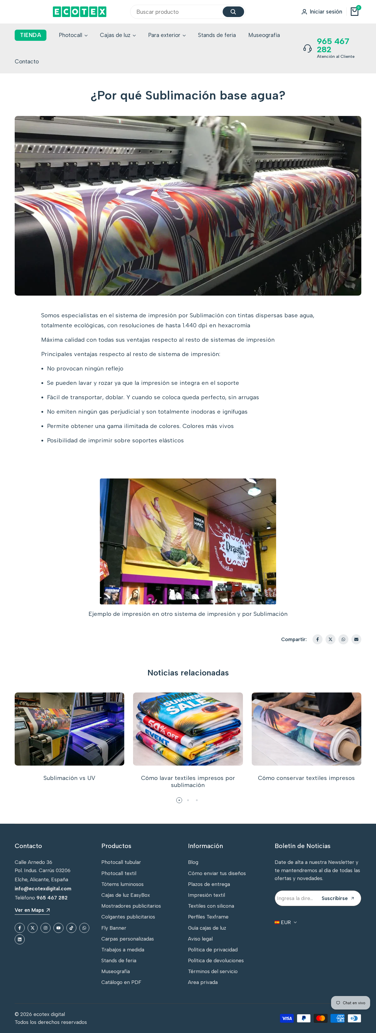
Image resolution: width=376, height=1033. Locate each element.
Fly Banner (113, 928)
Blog (193, 862)
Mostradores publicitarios (131, 906)
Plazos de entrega (209, 884)
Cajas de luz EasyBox (125, 895)
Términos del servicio (213, 971)
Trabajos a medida (122, 950)
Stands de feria (118, 960)
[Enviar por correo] (356, 639)
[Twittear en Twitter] (330, 639)
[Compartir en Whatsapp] (343, 639)
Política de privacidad (213, 950)
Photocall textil (118, 873)
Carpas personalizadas (127, 939)
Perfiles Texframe (208, 917)
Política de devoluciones (216, 960)
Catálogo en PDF (121, 982)
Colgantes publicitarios (128, 917)
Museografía (115, 971)
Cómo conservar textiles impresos (306, 777)
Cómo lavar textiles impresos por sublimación (188, 781)
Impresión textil (206, 895)
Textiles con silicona (211, 906)
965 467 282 (333, 45)
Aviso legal (200, 939)
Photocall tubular (121, 862)
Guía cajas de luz (207, 928)
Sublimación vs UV (69, 777)
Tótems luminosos (122, 884)
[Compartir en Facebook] (318, 639)
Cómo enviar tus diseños (217, 873)
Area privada (203, 982)
